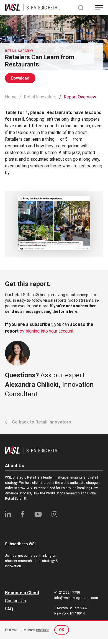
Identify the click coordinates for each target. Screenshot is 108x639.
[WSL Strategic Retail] (32, 7)
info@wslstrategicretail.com (76, 598)
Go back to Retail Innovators (41, 422)
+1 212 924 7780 (67, 593)
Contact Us (15, 600)
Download (20, 78)
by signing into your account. (47, 331)
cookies (42, 630)
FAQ (9, 608)
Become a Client (22, 592)
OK (61, 630)
